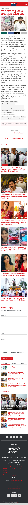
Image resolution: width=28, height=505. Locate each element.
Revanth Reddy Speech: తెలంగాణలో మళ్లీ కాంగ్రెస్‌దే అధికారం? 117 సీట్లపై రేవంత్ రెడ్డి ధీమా (13, 299)
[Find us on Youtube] (17, 437)
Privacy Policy (14, 486)
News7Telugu (9, 501)
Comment (4, 315)
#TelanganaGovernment (7, 112)
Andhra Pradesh (6, 191)
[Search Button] (26, 4)
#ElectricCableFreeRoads (11, 101)
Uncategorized (23, 471)
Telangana (23, 469)
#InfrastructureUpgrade (7, 106)
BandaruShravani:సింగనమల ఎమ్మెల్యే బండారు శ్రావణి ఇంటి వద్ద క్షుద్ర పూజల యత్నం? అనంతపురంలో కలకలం (17, 385)
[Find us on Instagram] (14, 437)
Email (3, 339)
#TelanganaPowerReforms (8, 114)
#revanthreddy (19, 108)
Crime (5, 474)
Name (3, 333)
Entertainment (6, 270)
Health (14, 469)
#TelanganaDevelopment (18, 110)
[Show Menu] (1, 4)
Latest (14, 471)
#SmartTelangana (6, 110)
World (23, 473)
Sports (23, 466)
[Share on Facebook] (11, 33)
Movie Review (14, 473)
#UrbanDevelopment (18, 118)
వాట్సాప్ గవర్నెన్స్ (11, 366)
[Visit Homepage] (14, 4)
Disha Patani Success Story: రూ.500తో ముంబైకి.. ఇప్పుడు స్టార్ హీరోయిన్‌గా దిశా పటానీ (13, 274)
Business (5, 472)
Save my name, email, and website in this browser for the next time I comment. (13, 353)
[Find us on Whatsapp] (20, 437)
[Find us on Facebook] (7, 437)
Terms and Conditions (14, 488)
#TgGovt (23, 116)
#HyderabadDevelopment (8, 103)
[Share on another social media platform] (24, 33)
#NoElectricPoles (19, 106)
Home (2, 8)
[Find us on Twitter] (11, 437)
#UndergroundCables (7, 118)
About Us (14, 484)
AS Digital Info (20, 502)
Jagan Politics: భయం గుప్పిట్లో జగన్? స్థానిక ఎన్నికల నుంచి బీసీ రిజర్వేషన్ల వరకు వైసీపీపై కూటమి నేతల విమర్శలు (14, 196)
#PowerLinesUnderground (8, 108)
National (14, 475)
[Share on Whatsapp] (4, 33)
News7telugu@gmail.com (15, 480)
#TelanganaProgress (7, 116)
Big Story (7, 8)
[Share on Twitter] (17, 33)
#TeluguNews (16, 116)
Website (3, 346)
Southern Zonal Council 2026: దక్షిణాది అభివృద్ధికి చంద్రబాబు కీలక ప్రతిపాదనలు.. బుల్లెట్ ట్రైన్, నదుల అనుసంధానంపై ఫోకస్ (13, 169)
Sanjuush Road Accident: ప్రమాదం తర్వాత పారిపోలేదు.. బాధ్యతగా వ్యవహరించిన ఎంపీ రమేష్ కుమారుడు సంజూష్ (13, 249)
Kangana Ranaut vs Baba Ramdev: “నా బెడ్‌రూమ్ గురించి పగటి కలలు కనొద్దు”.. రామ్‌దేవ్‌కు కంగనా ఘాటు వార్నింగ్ (13, 222)
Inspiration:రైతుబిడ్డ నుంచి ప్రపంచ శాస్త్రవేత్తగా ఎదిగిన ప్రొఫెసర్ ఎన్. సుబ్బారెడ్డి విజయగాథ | (16, 374)
